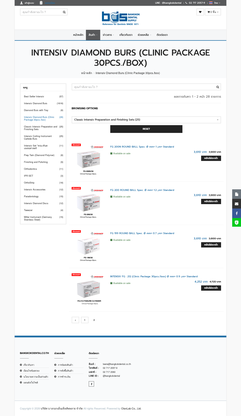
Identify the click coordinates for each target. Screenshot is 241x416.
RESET (146, 129)
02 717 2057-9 (110, 367)
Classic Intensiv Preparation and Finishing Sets (41, 127)
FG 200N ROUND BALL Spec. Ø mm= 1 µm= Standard (142, 147)
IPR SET (41, 175)
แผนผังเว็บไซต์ (30, 382)
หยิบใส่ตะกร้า (211, 158)
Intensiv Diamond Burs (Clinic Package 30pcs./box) (41, 118)
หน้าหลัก (78, 35)
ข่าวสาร (107, 35)
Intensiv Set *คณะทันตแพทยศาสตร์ (41, 146)
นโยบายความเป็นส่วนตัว (35, 376)
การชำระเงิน (64, 376)
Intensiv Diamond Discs (41, 203)
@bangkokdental (111, 375)
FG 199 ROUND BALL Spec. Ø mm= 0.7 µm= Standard (142, 233)
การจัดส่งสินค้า (65, 364)
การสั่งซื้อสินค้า (65, 370)
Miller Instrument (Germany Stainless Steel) (41, 218)
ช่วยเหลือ (143, 35)
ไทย (216, 3)
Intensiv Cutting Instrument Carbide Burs (41, 137)
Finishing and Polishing (41, 162)
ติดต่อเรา (162, 35)
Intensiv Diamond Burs (41, 103)
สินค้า (92, 35)
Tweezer (41, 210)
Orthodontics (41, 168)
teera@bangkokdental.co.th (117, 364)
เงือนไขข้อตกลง (31, 370)
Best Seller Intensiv (41, 96)
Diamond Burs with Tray (41, 110)
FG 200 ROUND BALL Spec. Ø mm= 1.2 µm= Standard (142, 190)
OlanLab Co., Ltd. (131, 408)
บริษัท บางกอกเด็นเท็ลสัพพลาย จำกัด (62, 408)
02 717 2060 (109, 372)
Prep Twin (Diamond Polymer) (41, 155)
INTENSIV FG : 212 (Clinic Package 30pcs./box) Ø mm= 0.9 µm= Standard (154, 276)
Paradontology (41, 196)
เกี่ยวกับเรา (125, 35)
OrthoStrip (41, 182)
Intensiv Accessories (41, 189)
